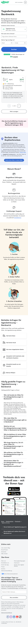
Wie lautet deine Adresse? (7, 33)
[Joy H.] (13, 89)
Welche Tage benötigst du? (8, 40)
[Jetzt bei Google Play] (14, 493)
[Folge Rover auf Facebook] (7, 616)
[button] (25, 2)
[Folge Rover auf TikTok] (20, 616)
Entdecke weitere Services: (8, 25)
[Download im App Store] (14, 489)
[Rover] (5, 2)
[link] (14, 49)
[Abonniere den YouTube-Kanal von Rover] (17, 616)
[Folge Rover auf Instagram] (10, 616)
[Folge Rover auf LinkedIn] (14, 616)
